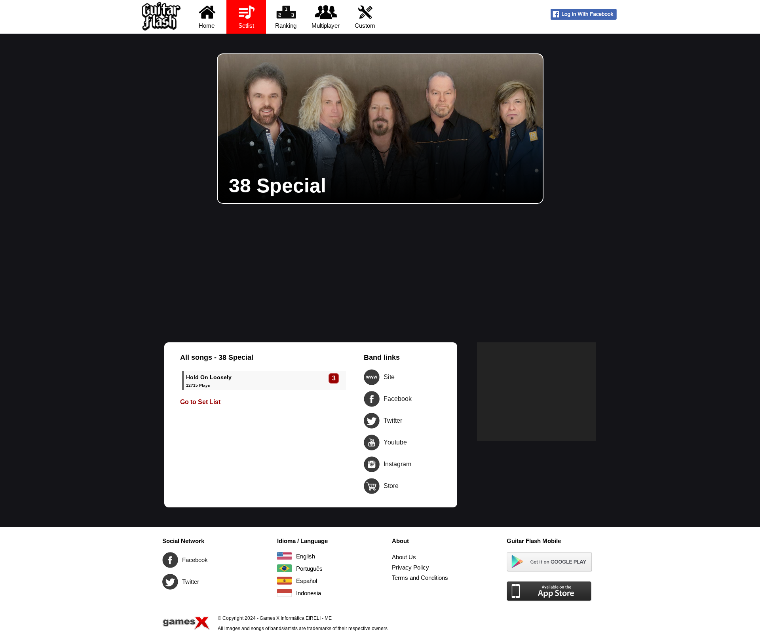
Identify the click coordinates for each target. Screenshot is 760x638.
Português (284, 568)
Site (372, 377)
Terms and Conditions (420, 577)
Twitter (372, 421)
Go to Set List (200, 402)
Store (372, 486)
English (284, 556)
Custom (365, 25)
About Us (404, 557)
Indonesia (284, 593)
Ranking (285, 25)
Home (207, 25)
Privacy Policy (410, 567)
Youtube (372, 442)
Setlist (246, 25)
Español (284, 581)
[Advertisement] (380, 263)
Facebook (372, 399)
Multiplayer (326, 25)
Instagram (372, 464)
